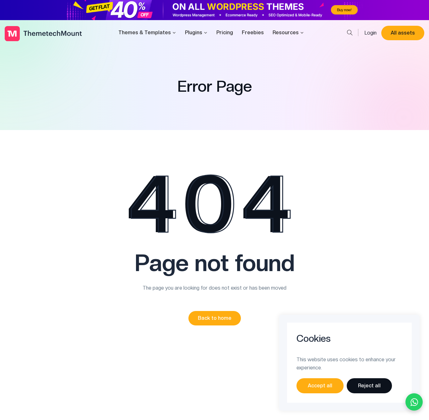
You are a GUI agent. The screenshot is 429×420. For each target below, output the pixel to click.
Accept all (320, 386)
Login (371, 33)
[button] (214, 318)
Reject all (369, 386)
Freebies (253, 32)
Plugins (193, 32)
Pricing (224, 32)
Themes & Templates (144, 32)
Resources (286, 32)
